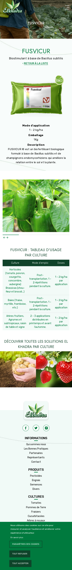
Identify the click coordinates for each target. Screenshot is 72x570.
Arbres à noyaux (36, 520)
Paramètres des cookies (25, 544)
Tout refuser (19, 553)
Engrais (36, 480)
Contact (36, 461)
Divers (36, 489)
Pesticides (36, 475)
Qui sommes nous (36, 444)
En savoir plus (16, 537)
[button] (4, 237)
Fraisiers (36, 511)
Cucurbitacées (36, 516)
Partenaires (36, 453)
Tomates (36, 502)
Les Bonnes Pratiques (36, 448)
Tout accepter (20, 563)
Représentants (36, 457)
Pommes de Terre (36, 507)
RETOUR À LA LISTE (36, 63)
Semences (36, 484)
